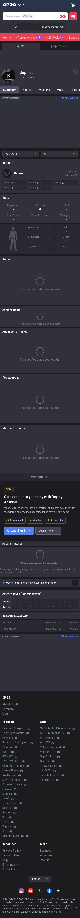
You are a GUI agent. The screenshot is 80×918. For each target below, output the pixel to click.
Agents (27, 89)
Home (7, 37)
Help (5, 860)
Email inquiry (10, 864)
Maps (60, 89)
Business (45, 850)
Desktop (7, 807)
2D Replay (56, 37)
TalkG (5, 821)
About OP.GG (10, 704)
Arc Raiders (9, 775)
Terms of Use (10, 855)
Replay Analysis (29, 37)
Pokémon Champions (15, 742)
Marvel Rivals (10, 770)
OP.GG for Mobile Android (55, 728)
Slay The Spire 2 (12, 779)
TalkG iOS (46, 770)
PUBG (5, 751)
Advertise (46, 855)
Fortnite (7, 789)
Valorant (7, 747)
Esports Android (50, 775)
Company (8, 708)
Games (6, 812)
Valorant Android (50, 747)
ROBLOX (7, 756)
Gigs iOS (45, 761)
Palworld (7, 737)
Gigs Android (48, 756)
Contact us (9, 869)
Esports (7, 826)
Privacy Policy (11, 850)
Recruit (44, 860)
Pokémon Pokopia (13, 765)
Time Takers (10, 803)
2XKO (5, 798)
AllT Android (47, 737)
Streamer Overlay (13, 835)
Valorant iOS (47, 751)
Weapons (44, 89)
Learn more (46, 530)
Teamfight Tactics (13, 733)
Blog (5, 713)
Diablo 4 (7, 793)
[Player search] (62, 16)
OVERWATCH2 (11, 761)
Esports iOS (47, 779)
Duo (4, 817)
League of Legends (14, 728)
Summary (9, 89)
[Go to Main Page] (9, 4)
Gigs (5, 831)
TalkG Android (48, 765)
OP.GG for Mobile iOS (52, 733)
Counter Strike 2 (12, 784)
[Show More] (21, 5)
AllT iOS (45, 742)
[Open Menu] (73, 5)
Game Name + (18, 16)
